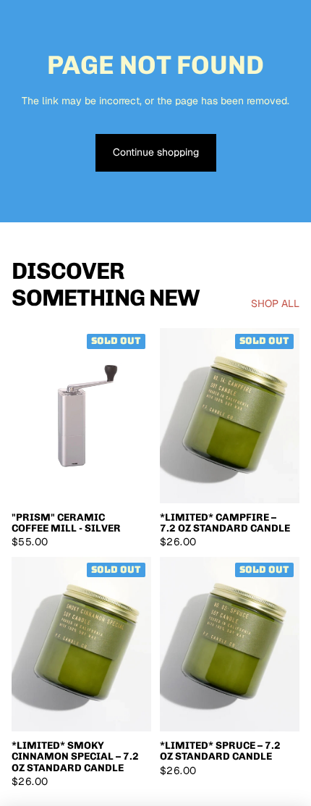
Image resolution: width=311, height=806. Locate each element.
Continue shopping (156, 152)
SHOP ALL (275, 303)
